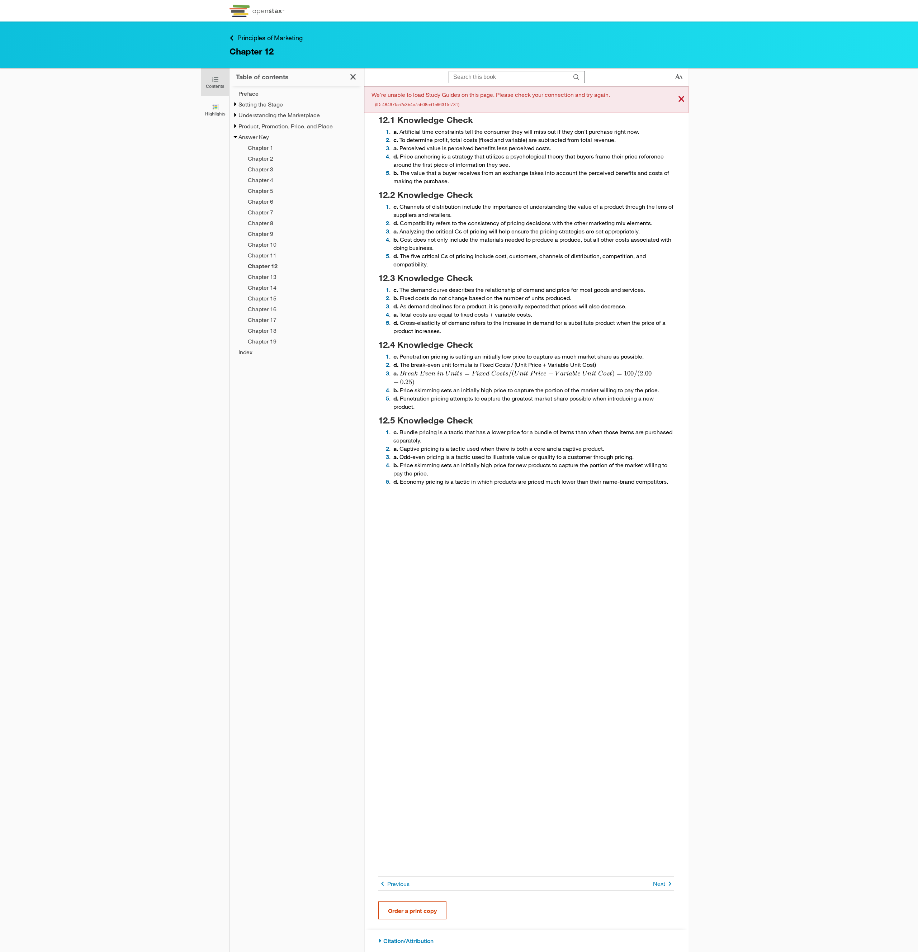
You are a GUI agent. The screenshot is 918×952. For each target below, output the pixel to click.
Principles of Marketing (269, 38)
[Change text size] (678, 77)
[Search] (576, 77)
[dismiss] (681, 99)
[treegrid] (297, 222)
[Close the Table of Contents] (353, 76)
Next (659, 883)
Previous (398, 883)
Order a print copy (412, 910)
